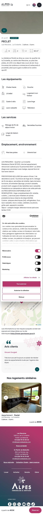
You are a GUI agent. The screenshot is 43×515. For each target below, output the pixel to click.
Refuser (21, 297)
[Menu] (39, 5)
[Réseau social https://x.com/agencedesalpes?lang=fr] (19, 504)
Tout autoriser (21, 284)
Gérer (37, 472)
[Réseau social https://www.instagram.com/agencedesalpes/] (14, 504)
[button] (21, 301)
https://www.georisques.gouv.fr (22, 334)
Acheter (16, 472)
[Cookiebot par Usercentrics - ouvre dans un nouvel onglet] (32, 216)
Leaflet (39, 324)
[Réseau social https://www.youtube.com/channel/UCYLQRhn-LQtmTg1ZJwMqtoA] (24, 504)
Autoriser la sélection (21, 290)
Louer (6, 472)
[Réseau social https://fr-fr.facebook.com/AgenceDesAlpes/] (10, 504)
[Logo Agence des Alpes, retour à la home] (7, 5)
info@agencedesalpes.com (21, 442)
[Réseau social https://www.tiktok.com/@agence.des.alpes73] (33, 504)
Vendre (27, 472)
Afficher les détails (30, 277)
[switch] (38, 257)
